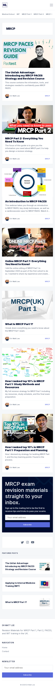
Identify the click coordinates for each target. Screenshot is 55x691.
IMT (18, 14)
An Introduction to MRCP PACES (26, 201)
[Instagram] (27, 542)
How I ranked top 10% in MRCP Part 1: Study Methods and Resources (25, 384)
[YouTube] (32, 542)
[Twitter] (22, 542)
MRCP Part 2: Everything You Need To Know (24, 140)
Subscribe (27, 525)
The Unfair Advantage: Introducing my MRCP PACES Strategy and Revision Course (25, 75)
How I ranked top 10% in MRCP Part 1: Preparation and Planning (26, 449)
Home (4, 647)
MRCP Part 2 (39, 14)
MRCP (47, 96)
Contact (5, 651)
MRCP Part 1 (27, 14)
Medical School (8, 14)
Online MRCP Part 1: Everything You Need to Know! (25, 263)
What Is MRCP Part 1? (19, 324)
